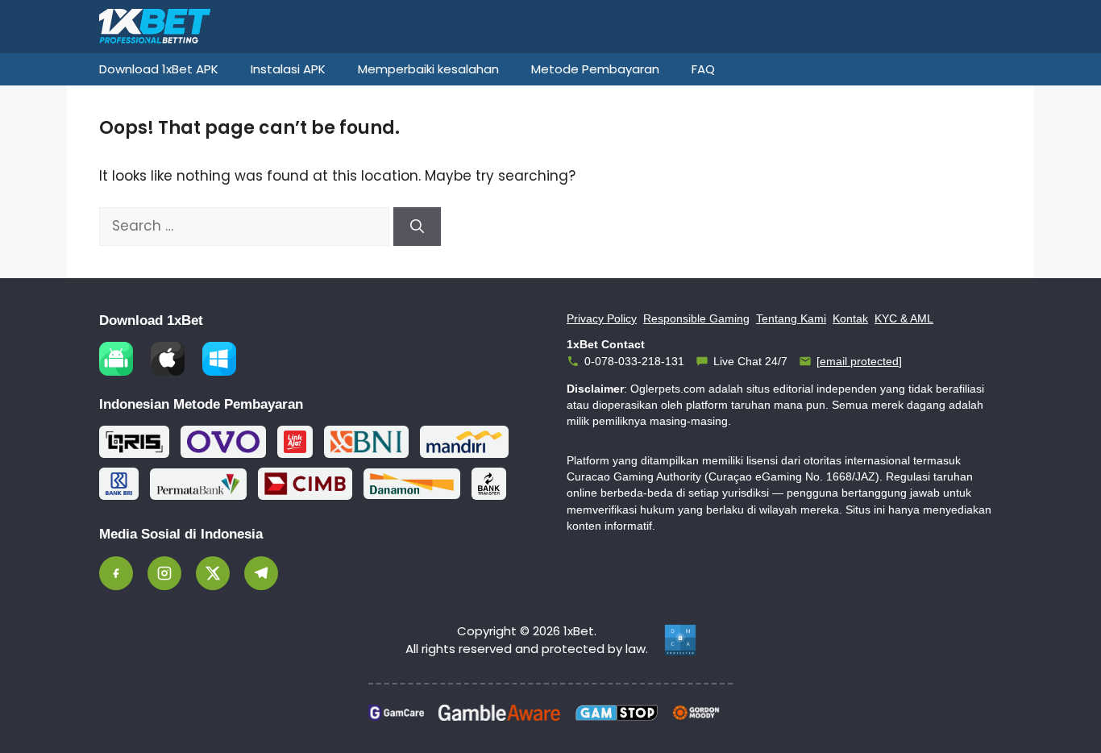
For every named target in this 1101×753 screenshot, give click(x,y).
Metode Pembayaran (595, 68)
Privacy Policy (602, 318)
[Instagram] (164, 573)
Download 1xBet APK (158, 68)
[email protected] (859, 361)
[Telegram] (261, 573)
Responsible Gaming (696, 318)
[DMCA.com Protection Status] (680, 640)
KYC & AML (904, 318)
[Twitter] (213, 573)
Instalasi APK (288, 68)
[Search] (417, 226)
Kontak (850, 318)
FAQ (703, 68)
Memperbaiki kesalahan (428, 68)
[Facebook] (116, 573)
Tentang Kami (791, 318)
